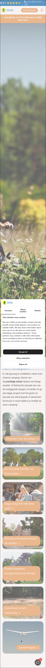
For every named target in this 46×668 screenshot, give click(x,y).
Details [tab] (38, 311)
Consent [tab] (8, 311)
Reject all (23, 364)
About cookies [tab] (23, 310)
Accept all (23, 352)
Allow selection (23, 358)
